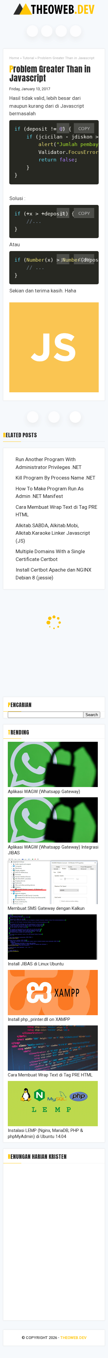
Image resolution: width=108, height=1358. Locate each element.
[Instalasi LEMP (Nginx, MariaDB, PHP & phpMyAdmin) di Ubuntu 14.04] (53, 1124)
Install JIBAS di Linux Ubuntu (36, 964)
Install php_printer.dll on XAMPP (39, 1019)
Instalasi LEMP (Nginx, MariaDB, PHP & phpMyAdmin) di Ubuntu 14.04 (45, 1133)
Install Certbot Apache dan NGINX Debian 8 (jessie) (54, 574)
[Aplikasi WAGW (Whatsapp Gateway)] (53, 785)
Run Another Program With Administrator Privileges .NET (49, 463)
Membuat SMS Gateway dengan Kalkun (46, 908)
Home (14, 58)
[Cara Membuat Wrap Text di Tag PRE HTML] (53, 1069)
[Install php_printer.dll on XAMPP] (53, 1013)
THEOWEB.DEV (73, 1337)
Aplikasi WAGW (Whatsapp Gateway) (44, 791)
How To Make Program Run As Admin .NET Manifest (50, 492)
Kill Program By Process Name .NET (55, 478)
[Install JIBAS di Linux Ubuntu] (53, 958)
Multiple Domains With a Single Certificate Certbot (50, 555)
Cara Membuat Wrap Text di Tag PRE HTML (56, 511)
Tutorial (28, 58)
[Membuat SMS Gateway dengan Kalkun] (53, 902)
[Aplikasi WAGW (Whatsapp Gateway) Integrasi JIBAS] (53, 841)
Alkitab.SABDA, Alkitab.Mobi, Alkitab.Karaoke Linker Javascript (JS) (53, 533)
